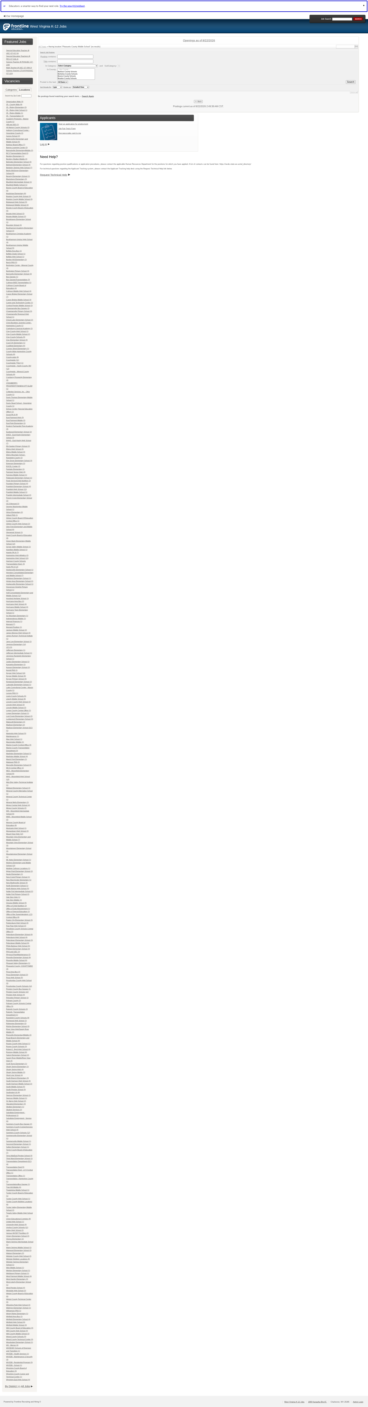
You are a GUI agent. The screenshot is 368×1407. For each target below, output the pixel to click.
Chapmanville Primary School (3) (19, 311)
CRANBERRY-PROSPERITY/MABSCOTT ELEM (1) (19, 386)
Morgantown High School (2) (17, 831)
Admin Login (358, 1402)
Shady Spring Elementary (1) (17, 1067)
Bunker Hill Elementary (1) (16, 260)
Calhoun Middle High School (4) (18, 291)
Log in (43, 144)
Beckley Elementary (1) (15, 156)
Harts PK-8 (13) (12, 567)
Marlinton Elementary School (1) (18, 754)
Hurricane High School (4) (16, 604)
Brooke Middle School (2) (16, 217)
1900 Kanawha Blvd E (317, 1402)
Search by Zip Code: (13, 96)
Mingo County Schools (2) (16, 808)
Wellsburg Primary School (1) (17, 1273)
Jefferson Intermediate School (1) (19, 653)
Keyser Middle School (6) (16, 676)
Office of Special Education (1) (18, 912)
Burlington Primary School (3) (17, 271)
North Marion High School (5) (17, 889)
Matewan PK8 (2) (13, 762)
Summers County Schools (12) (18, 1133)
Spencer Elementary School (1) (18, 1095)
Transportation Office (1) (15, 1176)
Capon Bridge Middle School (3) (18, 300)
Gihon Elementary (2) (14, 512)
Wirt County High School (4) (17, 1331)
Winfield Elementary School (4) (18, 1319)
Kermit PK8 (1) (12, 670)
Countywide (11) (12, 360)
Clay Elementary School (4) (17, 340)
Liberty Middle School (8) (16, 699)
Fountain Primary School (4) (17, 484)
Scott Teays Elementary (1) (16, 1064)
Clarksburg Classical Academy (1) (19, 329)
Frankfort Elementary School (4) (18, 487)
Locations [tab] (24, 90)
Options (353, 92)
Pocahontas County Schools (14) (19, 986)
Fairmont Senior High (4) (15, 472)
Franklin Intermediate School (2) (18, 495)
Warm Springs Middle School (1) (18, 1248)
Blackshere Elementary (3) (16, 179)
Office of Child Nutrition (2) (16, 906)
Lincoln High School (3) (15, 705)
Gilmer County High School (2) (18, 524)
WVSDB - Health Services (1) (17, 1354)
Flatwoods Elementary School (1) (19, 478)
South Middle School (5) (15, 1087)
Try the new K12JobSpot (72, 6)
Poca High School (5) (14, 978)
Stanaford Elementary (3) (16, 1104)
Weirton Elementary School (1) (18, 1271)
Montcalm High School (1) (16, 828)
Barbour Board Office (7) (15, 145)
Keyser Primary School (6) (16, 679)
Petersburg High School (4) (16, 937)
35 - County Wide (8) (14, 105)
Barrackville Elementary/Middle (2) (19, 150)
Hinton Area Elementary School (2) (19, 581)
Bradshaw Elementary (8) (16, 194)
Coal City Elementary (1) (15, 343)
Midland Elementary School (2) (18, 788)
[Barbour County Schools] (76, 72)
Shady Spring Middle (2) (15, 1072)
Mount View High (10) (14, 834)
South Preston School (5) (16, 1090)
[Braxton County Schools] (76, 78)
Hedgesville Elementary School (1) (19, 570)
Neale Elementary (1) (14, 874)
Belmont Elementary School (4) (18, 165)
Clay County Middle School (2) (18, 334)
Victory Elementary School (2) (17, 1236)
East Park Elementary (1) (16, 423)
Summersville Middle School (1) (18, 1141)
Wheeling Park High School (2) (18, 1305)
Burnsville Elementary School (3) (19, 274)
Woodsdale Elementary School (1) (19, 1342)
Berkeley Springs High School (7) (19, 168)
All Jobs (25, 1386)
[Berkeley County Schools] (76, 74)
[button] (364, 6)
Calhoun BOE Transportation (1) (18, 283)
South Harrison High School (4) (18, 1081)
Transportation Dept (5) (15, 1167)
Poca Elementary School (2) (17, 975)
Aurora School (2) (13, 136)
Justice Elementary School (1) (17, 662)
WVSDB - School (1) (14, 1365)
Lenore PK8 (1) (12, 693)
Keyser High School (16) (15, 673)
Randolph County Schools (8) (17, 1018)
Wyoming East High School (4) (18, 1380)
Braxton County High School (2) (18, 196)
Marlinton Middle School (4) (17, 756)
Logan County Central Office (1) (18, 711)
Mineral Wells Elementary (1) (17, 802)
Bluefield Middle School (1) (16, 185)
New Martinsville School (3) (17, 883)
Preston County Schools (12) (17, 992)
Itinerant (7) (10, 624)
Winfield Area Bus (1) (14, 1317)
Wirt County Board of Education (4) (19, 1328)
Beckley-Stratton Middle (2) (16, 159)
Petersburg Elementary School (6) (19, 935)
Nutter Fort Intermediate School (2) (19, 891)
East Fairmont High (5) (15, 418)
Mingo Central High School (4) (18, 805)
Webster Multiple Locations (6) (18, 1259)
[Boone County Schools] (76, 76)
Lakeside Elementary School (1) (18, 685)
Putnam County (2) (13, 1001)
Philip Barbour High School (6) (18, 946)
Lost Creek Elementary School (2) (19, 716)
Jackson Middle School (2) (16, 630)
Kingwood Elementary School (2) (19, 682)
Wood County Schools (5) (16, 1337)
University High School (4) (16, 1225)
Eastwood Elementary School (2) (19, 432)
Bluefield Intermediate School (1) (19, 182)
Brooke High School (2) (15, 214)
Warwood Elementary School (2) (18, 1250)
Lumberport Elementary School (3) (19, 719)
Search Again (88, 96)
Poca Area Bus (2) (13, 972)
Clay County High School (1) (17, 331)
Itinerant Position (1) (14, 627)
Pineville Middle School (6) (16, 960)
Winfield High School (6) (15, 1322)
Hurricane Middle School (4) (17, 607)
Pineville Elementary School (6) (18, 958)
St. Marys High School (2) (16, 1101)
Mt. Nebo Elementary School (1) (18, 860)
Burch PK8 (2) (11, 262)
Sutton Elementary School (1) (17, 1147)
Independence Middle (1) (16, 619)
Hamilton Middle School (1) (16, 550)
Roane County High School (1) (18, 1044)
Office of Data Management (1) (18, 909)
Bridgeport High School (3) (16, 202)
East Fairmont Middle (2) (15, 420)
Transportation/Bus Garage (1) (18, 1184)
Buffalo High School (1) (15, 257)
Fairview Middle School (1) (16, 475)
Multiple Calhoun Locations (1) (18, 868)
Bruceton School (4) (14, 225)
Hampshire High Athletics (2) (17, 555)
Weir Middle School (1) (15, 1268)
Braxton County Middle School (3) (19, 199)
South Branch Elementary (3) (17, 1078)
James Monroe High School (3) (18, 633)
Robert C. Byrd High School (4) (18, 1049)
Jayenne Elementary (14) (16, 644)
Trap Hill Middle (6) (13, 1187)
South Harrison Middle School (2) (19, 1084)
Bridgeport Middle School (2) (17, 205)
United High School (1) (15, 1222)
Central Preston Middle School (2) (19, 306)
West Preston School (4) (15, 1288)
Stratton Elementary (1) (15, 1107)
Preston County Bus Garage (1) (18, 989)
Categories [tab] (11, 90)
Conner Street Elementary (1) (17, 349)
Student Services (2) (14, 1110)
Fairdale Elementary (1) (15, 469)
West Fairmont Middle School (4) (19, 1276)
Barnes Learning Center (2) (17, 148)
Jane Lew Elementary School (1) (19, 642)
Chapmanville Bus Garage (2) (17, 308)
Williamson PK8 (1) (13, 1311)
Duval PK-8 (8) (12, 415)
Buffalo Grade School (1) (15, 254)
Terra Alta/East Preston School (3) (19, 1156)
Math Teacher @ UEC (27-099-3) (19, 68)
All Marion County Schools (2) (17, 128)
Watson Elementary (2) (15, 1253)
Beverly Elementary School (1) (18, 176)
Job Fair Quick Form (67, 129)
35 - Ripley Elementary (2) (16, 107)
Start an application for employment (73, 124)
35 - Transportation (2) (15, 116)
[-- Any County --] (76, 69)
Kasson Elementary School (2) (18, 667)
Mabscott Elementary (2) (15, 722)
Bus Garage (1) (12, 277)
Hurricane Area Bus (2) (15, 601)
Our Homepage (15, 16)
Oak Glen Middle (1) (14, 900)
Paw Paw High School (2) (16, 926)
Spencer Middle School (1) (16, 1098)
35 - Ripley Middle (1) (14, 113)
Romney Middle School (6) (16, 1052)
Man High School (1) (14, 739)
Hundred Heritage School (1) (17, 599)
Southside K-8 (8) (13, 1093)
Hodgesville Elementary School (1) (19, 584)
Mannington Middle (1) (15, 742)
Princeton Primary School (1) (17, 998)
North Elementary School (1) (17, 886)
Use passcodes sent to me (70, 133)
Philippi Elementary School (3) (18, 949)
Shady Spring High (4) (15, 1070)
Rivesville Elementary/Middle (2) (18, 1035)
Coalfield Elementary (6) (15, 346)
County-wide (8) (12, 357)
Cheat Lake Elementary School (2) (19, 320)
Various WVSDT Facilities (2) (17, 1233)
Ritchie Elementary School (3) (17, 1026)
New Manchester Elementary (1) (18, 880)
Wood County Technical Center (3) (19, 1340)
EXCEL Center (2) (13, 466)
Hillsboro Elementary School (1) (18, 578)
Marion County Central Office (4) (18, 745)
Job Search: (326, 19)
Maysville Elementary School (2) (18, 765)
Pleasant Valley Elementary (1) (18, 963)
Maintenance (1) (12, 736)
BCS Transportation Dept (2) (17, 153)
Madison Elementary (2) (15, 725)
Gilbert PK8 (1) (12, 515)
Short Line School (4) (14, 1075)
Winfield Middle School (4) (16, 1325)
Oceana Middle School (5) (16, 903)
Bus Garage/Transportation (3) (18, 280)
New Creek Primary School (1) (18, 877)
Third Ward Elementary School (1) (19, 1159)
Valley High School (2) (15, 1230)
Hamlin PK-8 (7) (12, 553)
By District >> (13, 1386)
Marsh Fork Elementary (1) (16, 759)
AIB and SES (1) (12, 125)
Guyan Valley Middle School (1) (18, 547)
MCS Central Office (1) (15, 768)
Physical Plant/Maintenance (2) (18, 955)
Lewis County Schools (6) (16, 696)
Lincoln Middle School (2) (16, 708)
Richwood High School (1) (16, 1021)
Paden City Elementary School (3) (19, 920)
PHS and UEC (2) (13, 952)
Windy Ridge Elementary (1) (17, 1314)
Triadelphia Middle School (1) (17, 1190)
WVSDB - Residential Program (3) (19, 1362)
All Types (42, 47)
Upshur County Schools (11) (17, 1227)
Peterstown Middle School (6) (17, 943)
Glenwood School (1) (14, 532)
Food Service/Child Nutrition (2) (18, 481)
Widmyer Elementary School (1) (18, 1308)
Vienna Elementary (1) (15, 1239)
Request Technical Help (53, 175)
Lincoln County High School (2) (18, 702)
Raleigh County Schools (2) (17, 1009)
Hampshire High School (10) (17, 558)
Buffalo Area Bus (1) (14, 251)
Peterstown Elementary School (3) (19, 940)
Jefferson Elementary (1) (15, 650)
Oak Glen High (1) (13, 897)
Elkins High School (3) (15, 449)
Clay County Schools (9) (15, 337)
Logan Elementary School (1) (17, 713)
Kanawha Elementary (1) (16, 665)
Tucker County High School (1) (18, 1199)
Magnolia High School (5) (16, 734)
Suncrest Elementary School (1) (18, 1144)
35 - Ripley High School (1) (16, 110)
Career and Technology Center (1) (19, 303)
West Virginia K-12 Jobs (294, 1402)
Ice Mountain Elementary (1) (17, 616)
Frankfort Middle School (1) (16, 492)
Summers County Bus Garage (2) (19, 1124)
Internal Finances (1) (14, 621)
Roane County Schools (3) (16, 1047)
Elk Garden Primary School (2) (18, 446)
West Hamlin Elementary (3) (17, 1279)
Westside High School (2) (16, 1291)
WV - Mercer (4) (12, 1345)
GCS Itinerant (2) (12, 504)
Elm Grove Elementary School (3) (19, 461)
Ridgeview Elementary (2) (16, 1024)
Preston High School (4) (15, 995)
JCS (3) (9, 647)
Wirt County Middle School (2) (17, 1334)
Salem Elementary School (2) (17, 1055)
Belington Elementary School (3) (18, 162)
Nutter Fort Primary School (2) (17, 894)
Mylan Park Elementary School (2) (19, 871)
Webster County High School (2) (18, 1256)
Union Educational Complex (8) (18, 1219)
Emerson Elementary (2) (15, 464)
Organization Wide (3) (14, 102)
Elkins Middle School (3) (15, 452)
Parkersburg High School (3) (17, 923)
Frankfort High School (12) (16, 489)
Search (350, 82)
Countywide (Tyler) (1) (14, 363)
